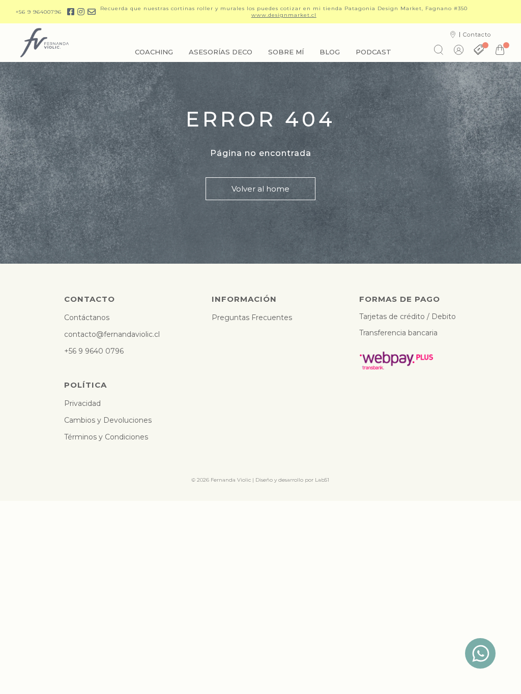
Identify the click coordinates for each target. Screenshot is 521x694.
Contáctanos (86, 317)
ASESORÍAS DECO (220, 52)
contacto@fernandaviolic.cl (112, 334)
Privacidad (82, 403)
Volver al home (260, 189)
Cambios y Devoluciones (108, 420)
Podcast (373, 52)
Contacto (477, 34)
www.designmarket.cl (283, 15)
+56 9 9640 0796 (94, 351)
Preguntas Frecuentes (252, 317)
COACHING (154, 52)
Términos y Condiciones (106, 436)
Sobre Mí (286, 52)
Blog (330, 52)
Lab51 (322, 480)
